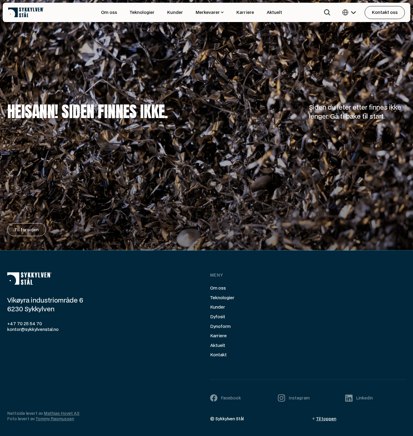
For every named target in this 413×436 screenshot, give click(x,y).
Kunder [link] (175, 12)
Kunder (217, 307)
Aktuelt (217, 345)
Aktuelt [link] (274, 12)
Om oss (218, 288)
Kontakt (218, 354)
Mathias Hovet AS (62, 413)
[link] (38, 13)
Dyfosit (217, 316)
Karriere (218, 335)
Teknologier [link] (142, 12)
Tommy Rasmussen (55, 419)
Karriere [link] (245, 12)
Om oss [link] (109, 12)
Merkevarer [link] (208, 12)
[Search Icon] (327, 12)
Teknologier (222, 297)
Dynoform (220, 326)
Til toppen (326, 419)
